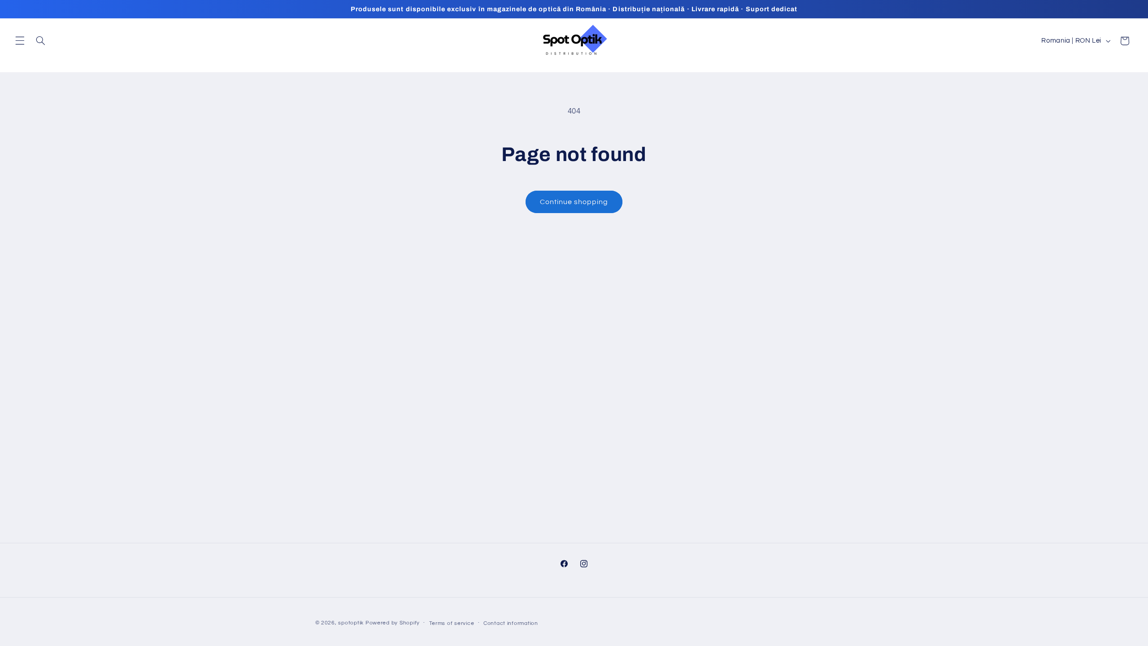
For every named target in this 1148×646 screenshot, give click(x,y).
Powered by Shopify (392, 622)
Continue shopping (574, 201)
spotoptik (351, 622)
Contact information (510, 623)
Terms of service (451, 623)
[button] (19, 41)
